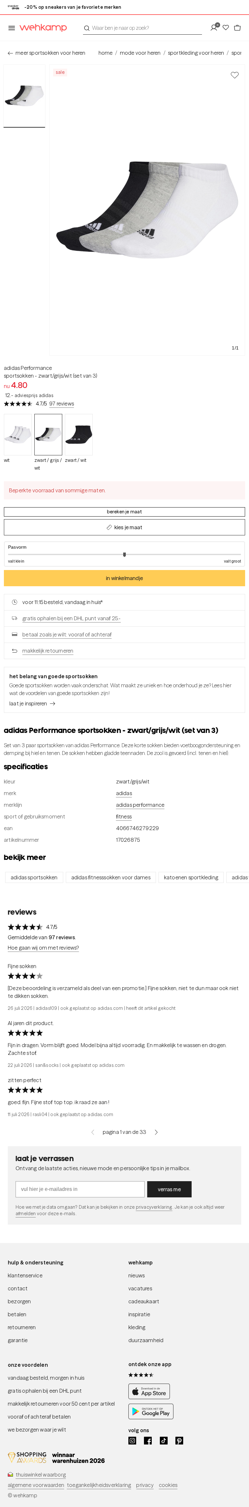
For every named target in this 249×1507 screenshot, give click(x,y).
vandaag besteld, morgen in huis (46, 1378)
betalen (17, 1314)
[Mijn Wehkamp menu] (216, 28)
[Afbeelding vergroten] (147, 210)
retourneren (22, 1327)
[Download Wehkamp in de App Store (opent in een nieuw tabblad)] (150, 1397)
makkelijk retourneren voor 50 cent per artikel (61, 1403)
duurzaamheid (145, 1340)
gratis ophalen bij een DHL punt (45, 1390)
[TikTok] (164, 1440)
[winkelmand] (237, 28)
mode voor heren (140, 53)
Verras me (169, 1189)
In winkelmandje (124, 578)
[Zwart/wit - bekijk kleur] (79, 434)
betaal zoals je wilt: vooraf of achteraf (67, 634)
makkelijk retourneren (47, 650)
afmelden (26, 1213)
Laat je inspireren (28, 703)
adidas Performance (28, 368)
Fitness (124, 816)
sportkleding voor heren (196, 53)
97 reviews (61, 403)
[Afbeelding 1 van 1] (24, 96)
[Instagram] (132, 1440)
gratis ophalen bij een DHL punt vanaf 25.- (71, 618)
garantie (18, 1340)
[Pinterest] (179, 1440)
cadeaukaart (143, 1301)
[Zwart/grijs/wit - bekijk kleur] (48, 434)
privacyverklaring (154, 1207)
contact (18, 1288)
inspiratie (139, 1314)
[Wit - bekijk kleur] (18, 434)
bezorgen (19, 1301)
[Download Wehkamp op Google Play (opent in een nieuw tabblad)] (150, 1417)
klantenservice (25, 1275)
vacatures (140, 1288)
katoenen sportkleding (191, 877)
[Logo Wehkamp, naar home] (41, 28)
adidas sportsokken (34, 877)
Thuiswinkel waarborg (41, 1474)
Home (106, 53)
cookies (168, 1485)
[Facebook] (148, 1440)
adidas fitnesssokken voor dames (110, 877)
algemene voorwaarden (36, 1485)
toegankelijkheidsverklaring (99, 1485)
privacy (144, 1485)
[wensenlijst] (227, 28)
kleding (136, 1327)
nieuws (136, 1275)
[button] (124, 554)
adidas (124, 793)
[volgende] (156, 1131)
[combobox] (142, 28)
